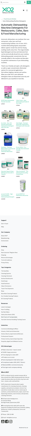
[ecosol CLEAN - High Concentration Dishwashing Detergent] (8, 186)
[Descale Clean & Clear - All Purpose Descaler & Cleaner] (8, 163)
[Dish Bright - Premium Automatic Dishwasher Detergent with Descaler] (23, 115)
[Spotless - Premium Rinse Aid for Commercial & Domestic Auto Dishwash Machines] (8, 139)
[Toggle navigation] (27, 10)
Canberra (10, 409)
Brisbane (22, 407)
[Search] (29, 2)
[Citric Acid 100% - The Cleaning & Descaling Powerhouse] (23, 163)
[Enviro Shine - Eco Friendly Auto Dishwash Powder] (23, 139)
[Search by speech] (24, 2)
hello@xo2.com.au (12, 417)
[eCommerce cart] (23, 10)
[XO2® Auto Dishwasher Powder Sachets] (8, 92)
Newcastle (16, 409)
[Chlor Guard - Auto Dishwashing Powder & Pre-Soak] (23, 92)
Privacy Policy (5, 262)
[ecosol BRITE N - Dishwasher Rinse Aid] (23, 186)
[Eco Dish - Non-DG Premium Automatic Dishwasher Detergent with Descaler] (8, 115)
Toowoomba (4, 411)
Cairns (21, 409)
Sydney (27, 407)
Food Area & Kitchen (10, 19)
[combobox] (13, 2)
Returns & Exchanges (7, 257)
